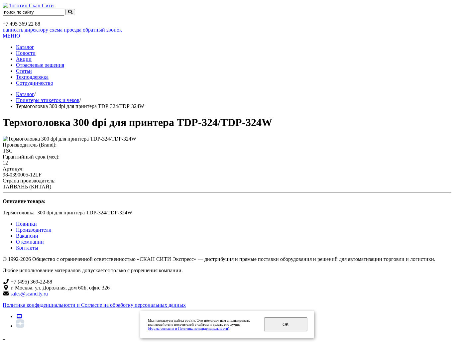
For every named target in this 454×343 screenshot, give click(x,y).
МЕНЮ (11, 36)
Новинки (26, 224)
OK (286, 324)
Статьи (24, 71)
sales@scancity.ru (29, 293)
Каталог (25, 47)
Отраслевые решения (40, 65)
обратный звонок (102, 30)
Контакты (27, 248)
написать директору (25, 30)
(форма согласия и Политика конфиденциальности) (188, 328)
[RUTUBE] (19, 316)
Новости (26, 53)
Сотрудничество (34, 83)
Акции (24, 59)
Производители (34, 230)
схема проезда (65, 30)
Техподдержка (32, 77)
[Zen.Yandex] (20, 326)
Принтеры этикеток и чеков (47, 100)
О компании (30, 242)
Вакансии (27, 236)
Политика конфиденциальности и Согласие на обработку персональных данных (94, 305)
